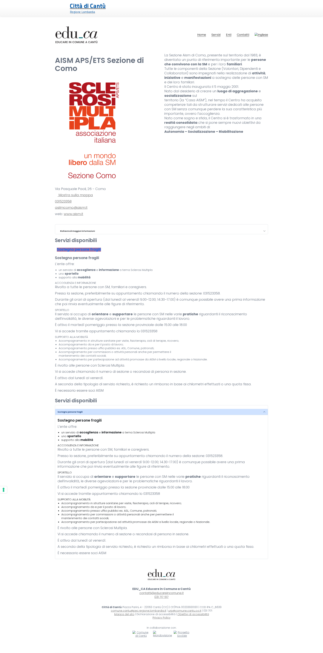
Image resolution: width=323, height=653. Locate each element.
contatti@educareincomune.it (161, 593)
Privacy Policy (161, 617)
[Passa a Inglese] (261, 35)
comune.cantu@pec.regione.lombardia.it (138, 611)
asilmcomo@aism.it (71, 207)
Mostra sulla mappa (75, 195)
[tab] (79, 249)
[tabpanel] (161, 324)
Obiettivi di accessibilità (193, 614)
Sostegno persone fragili (70, 412)
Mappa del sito (124, 614)
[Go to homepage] (76, 35)
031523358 (63, 201)
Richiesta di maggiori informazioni (77, 231)
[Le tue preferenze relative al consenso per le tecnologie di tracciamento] (3, 489)
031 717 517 (161, 597)
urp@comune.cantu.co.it (184, 611)
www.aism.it (73, 214)
